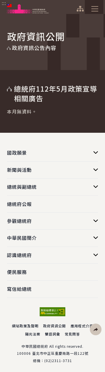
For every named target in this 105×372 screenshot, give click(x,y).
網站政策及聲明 (25, 325)
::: (4, 3)
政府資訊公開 (54, 325)
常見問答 (72, 333)
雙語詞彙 (52, 333)
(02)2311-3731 (58, 360)
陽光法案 (32, 333)
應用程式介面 (82, 325)
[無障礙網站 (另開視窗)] (52, 311)
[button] (96, 329)
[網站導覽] (80, 9)
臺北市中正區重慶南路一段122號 (60, 353)
